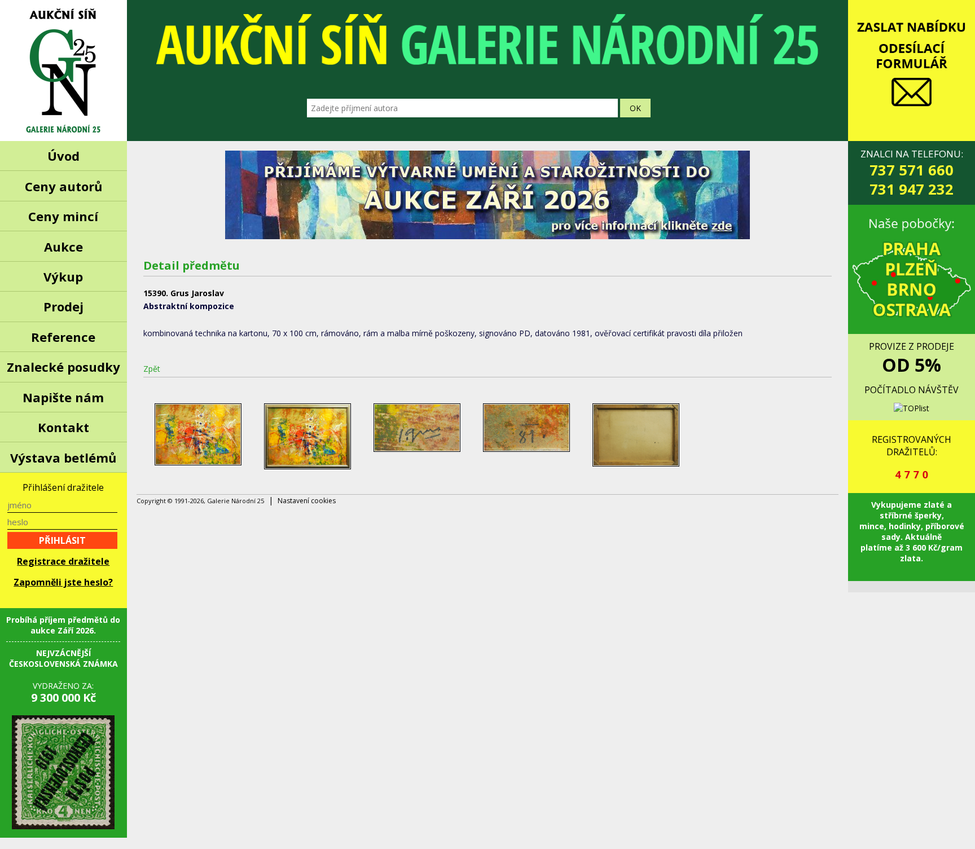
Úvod (63, 155)
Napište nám (63, 397)
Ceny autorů (63, 186)
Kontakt (63, 427)
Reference (63, 336)
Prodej (63, 306)
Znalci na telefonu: (911, 173)
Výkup (63, 276)
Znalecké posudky (63, 366)
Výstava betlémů (63, 457)
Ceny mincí (63, 216)
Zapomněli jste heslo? (63, 582)
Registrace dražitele (63, 561)
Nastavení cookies (307, 500)
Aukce (63, 246)
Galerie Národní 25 (63, 70)
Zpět (151, 368)
